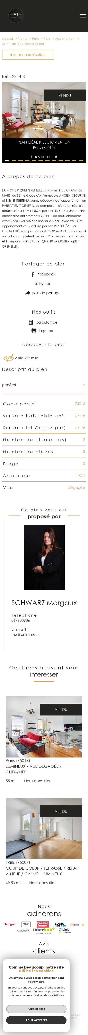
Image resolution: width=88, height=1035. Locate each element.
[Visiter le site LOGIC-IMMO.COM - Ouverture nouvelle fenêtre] (59, 924)
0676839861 (21, 620)
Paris (35, 38)
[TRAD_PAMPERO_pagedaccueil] (16, 22)
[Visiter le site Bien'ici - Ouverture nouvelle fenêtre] (77, 924)
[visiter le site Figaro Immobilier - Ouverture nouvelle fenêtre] (43, 924)
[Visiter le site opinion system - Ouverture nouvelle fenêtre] (65, 931)
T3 (3, 43)
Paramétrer (36, 1009)
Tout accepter (36, 1020)
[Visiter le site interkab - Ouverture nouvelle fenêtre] (43, 931)
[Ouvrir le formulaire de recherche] (71, 16)
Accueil (8, 38)
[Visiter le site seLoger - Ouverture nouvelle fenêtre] (10, 924)
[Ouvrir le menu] (83, 16)
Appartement (65, 38)
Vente (22, 38)
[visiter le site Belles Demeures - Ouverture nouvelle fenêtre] (26, 924)
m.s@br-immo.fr (25, 634)
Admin (73, 1017)
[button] (7, 160)
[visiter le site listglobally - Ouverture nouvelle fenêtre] (23, 931)
